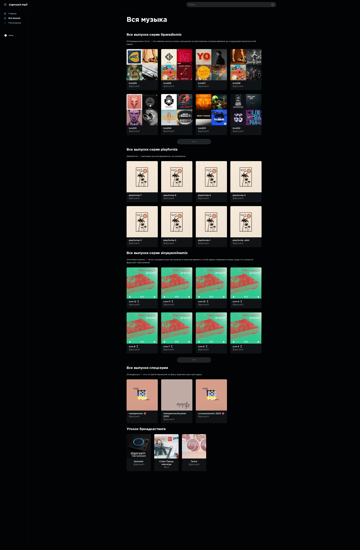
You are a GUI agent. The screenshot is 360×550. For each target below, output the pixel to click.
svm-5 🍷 (237, 346)
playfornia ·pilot (241, 240)
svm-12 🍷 (134, 301)
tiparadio (138, 461)
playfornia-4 (239, 195)
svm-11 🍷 (168, 301)
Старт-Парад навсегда (166, 463)
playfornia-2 (169, 240)
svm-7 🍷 (168, 346)
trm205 (133, 128)
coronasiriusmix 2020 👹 (211, 413)
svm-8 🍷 (134, 346)
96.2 (166, 467)
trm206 (236, 83)
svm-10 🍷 (203, 301)
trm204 (167, 128)
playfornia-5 (204, 195)
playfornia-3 (135, 240)
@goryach (134, 86)
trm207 (202, 83)
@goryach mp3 (18, 4)
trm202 (236, 128)
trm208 (167, 83)
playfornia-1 (204, 240)
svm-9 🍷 (238, 301)
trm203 (202, 128)
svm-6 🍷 (203, 346)
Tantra (194, 461)
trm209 (133, 83)
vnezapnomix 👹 (137, 413)
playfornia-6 (169, 195)
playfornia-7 (135, 195)
